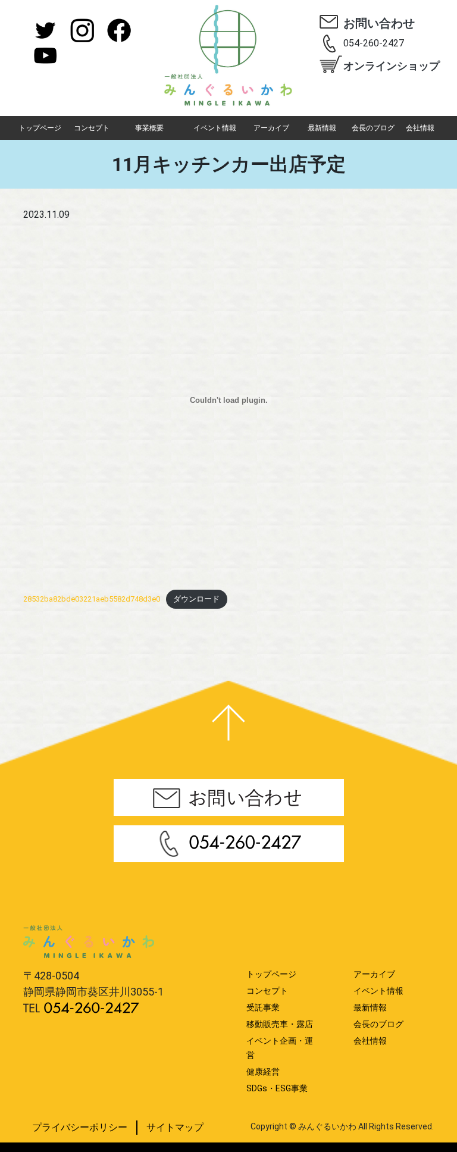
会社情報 (420, 128)
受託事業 (263, 1007)
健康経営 (263, 1071)
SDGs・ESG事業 (277, 1088)
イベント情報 (214, 128)
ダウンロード (196, 598)
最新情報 (322, 128)
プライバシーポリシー (79, 1127)
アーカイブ (271, 128)
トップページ (39, 128)
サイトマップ (175, 1127)
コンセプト (91, 128)
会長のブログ (373, 128)
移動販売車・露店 (279, 1024)
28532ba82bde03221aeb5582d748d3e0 (91, 598)
